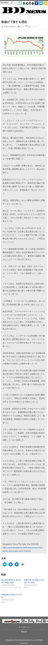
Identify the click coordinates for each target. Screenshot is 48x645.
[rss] (45, 3)
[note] (26, 3)
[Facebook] (36, 3)
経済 (21, 27)
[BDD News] (24, 13)
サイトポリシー (24, 627)
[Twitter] (41, 3)
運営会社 (24, 632)
